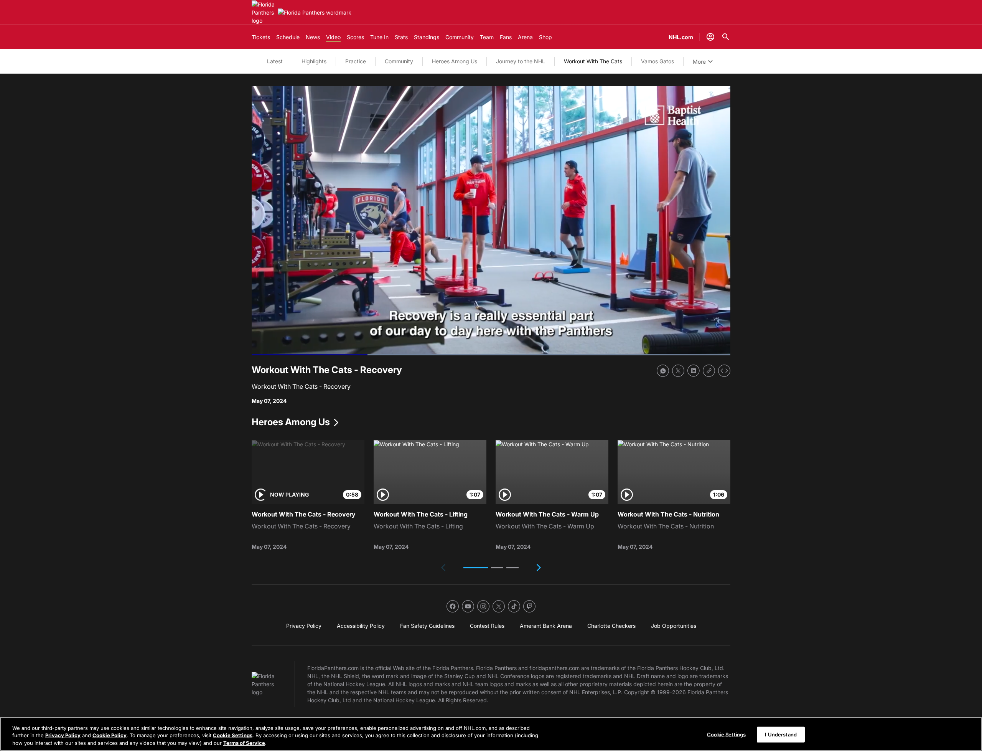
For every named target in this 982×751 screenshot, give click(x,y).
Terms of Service (244, 743)
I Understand (781, 734)
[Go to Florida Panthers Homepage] (263, 12)
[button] (475, 567)
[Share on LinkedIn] (693, 371)
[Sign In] (710, 36)
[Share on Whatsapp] (663, 371)
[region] (491, 734)
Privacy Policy (63, 736)
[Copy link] (709, 371)
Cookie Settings (232, 736)
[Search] (725, 36)
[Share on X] (678, 371)
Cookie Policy (109, 736)
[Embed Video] (724, 371)
